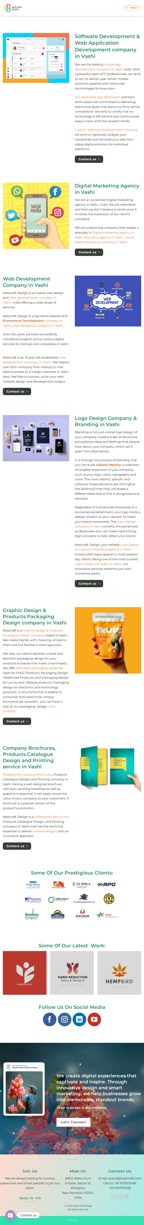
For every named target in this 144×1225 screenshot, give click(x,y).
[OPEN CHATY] (10, 1215)
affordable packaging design (37, 668)
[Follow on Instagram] (64, 1019)
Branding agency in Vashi (104, 237)
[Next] (141, 974)
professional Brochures (51, 817)
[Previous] (3, 974)
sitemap (72, 1220)
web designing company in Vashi (38, 325)
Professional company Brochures (27, 774)
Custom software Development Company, (106, 130)
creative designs (44, 831)
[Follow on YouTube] (94, 1019)
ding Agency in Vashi (115, 549)
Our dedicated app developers (98, 97)
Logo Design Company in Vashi (98, 564)
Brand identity (109, 465)
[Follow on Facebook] (49, 1019)
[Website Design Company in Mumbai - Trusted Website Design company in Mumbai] (15, 8)
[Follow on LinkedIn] (79, 1019)
